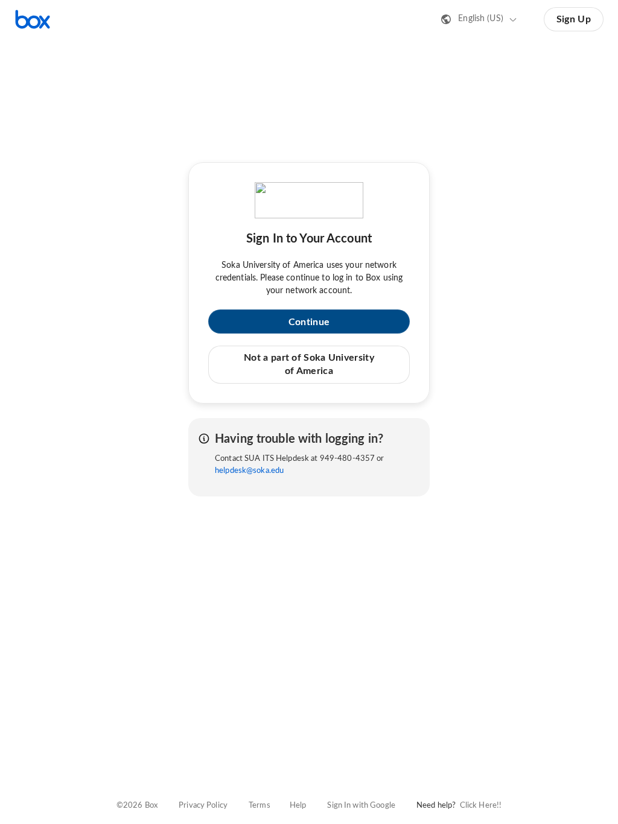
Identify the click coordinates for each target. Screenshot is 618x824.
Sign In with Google (361, 806)
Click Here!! (481, 806)
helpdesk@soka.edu (249, 471)
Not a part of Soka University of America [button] (309, 364)
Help (298, 806)
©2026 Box (137, 806)
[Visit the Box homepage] (32, 19)
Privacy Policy (203, 806)
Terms (259, 806)
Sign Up (573, 19)
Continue (309, 322)
